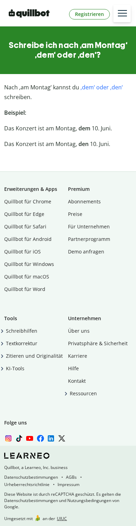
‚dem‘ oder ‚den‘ (102, 87)
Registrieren (89, 14)
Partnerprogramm (89, 239)
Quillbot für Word (24, 289)
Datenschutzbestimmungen (31, 477)
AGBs (71, 477)
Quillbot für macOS (26, 276)
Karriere (77, 356)
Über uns (79, 330)
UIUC (62, 518)
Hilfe (73, 368)
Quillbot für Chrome (27, 201)
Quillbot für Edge (24, 214)
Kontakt (77, 381)
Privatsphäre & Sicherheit (98, 343)
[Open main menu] (122, 13)
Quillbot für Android (28, 239)
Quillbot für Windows (29, 264)
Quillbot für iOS (22, 251)
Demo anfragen (86, 251)
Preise (75, 214)
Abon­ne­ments (84, 201)
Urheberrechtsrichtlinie (27, 484)
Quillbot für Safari (25, 226)
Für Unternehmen (89, 226)
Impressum (69, 484)
